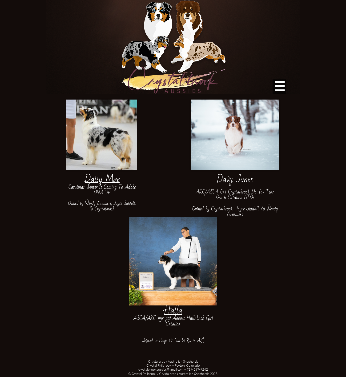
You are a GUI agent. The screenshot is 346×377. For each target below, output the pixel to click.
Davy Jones (235, 179)
